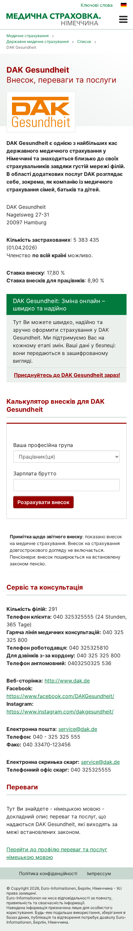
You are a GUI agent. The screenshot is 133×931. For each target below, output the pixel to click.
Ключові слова (97, 5)
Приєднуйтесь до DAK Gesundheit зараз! (67, 375)
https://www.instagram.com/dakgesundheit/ (60, 711)
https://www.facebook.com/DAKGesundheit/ (60, 696)
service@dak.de (77, 729)
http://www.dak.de (67, 680)
